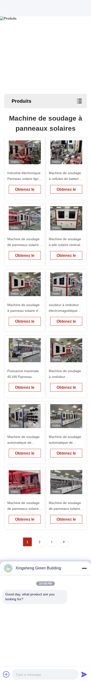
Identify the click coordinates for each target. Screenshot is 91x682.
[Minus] (84, 568)
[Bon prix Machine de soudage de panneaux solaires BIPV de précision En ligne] (25, 482)
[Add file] (6, 674)
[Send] (84, 674)
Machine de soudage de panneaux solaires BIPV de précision (23, 508)
